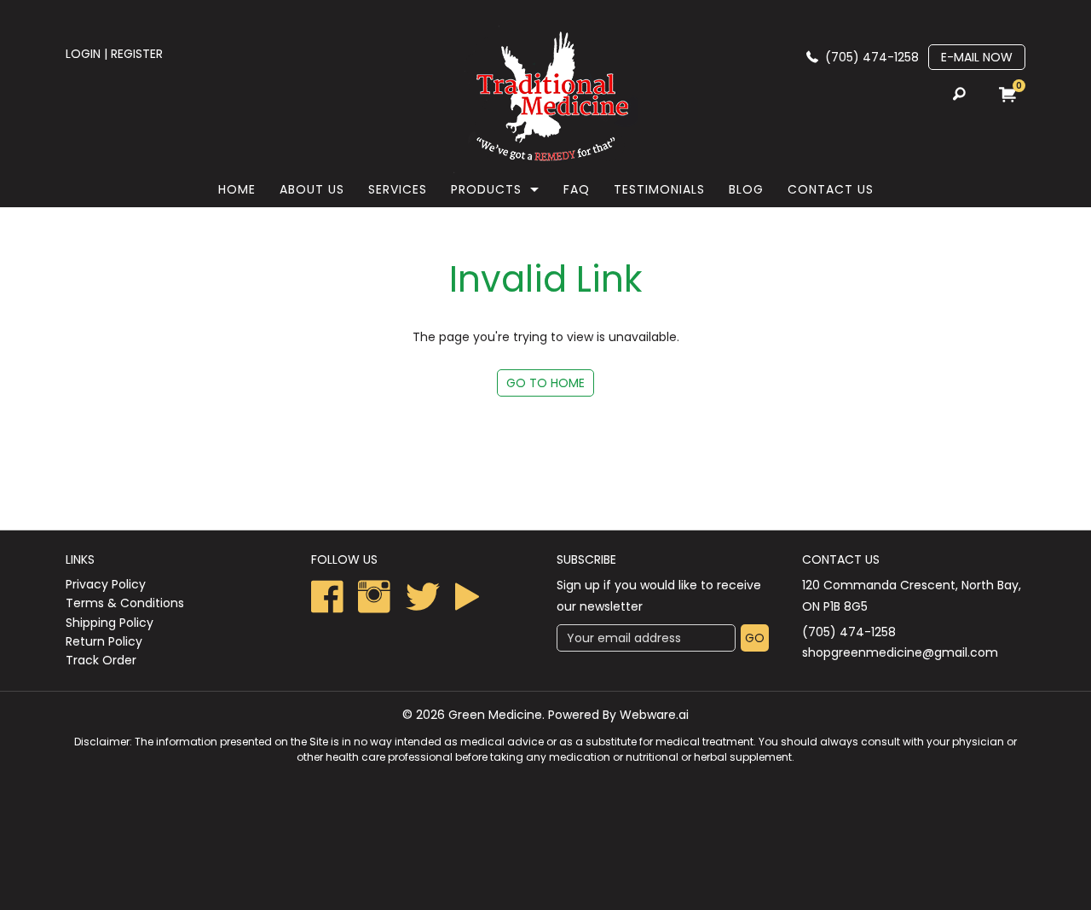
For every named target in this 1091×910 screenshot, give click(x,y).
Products (486, 189)
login (83, 53)
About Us (312, 189)
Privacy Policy (106, 584)
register (137, 53)
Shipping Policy (109, 622)
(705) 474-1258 (872, 57)
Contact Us (831, 189)
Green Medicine (495, 714)
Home (237, 189)
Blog (746, 189)
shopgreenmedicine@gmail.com (900, 652)
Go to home (545, 382)
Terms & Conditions (125, 602)
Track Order (101, 660)
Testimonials (659, 189)
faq (576, 189)
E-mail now (977, 57)
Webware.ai (654, 714)
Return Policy (104, 641)
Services (397, 189)
